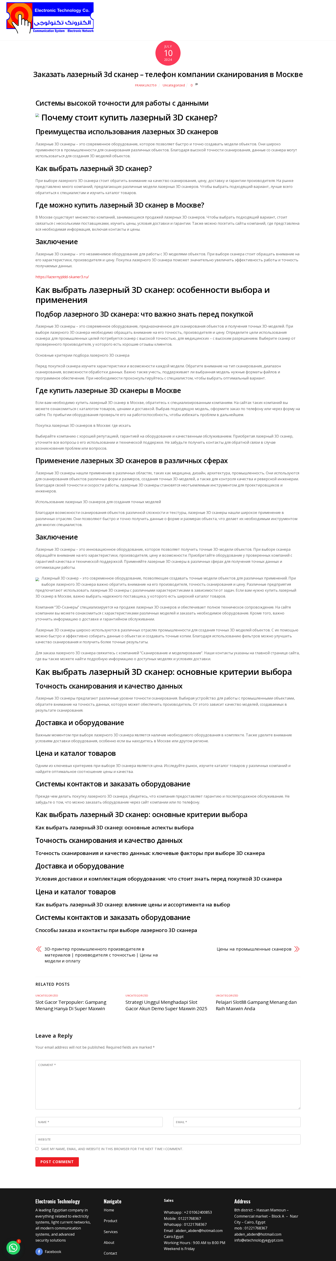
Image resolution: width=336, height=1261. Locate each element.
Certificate (264, 16)
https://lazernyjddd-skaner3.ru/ (62, 276)
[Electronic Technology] (50, 32)
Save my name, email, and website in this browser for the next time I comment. (112, 1149)
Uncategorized (174, 85)
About (291, 16)
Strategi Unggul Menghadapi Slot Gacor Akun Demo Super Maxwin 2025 (166, 1005)
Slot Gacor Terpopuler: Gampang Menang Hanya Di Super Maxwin (70, 1005)
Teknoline (177, 16)
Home (152, 16)
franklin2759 (145, 85)
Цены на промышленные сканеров (254, 949)
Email (181, 1122)
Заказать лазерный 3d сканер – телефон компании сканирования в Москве (168, 74)
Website (44, 1139)
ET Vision (206, 16)
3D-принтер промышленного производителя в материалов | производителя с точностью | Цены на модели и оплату (101, 955)
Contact (314, 16)
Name (43, 1122)
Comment (47, 1065)
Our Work (234, 16)
